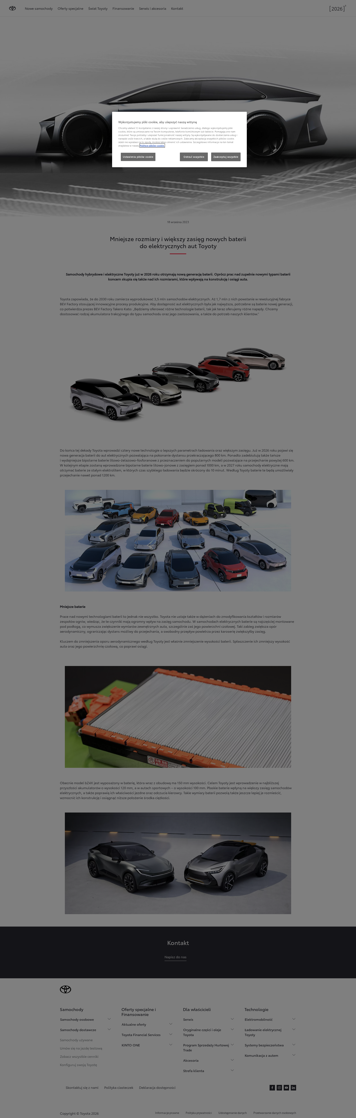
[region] (179, 139)
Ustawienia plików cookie (138, 156)
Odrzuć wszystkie (194, 156)
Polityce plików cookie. (152, 145)
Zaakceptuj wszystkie (225, 156)
